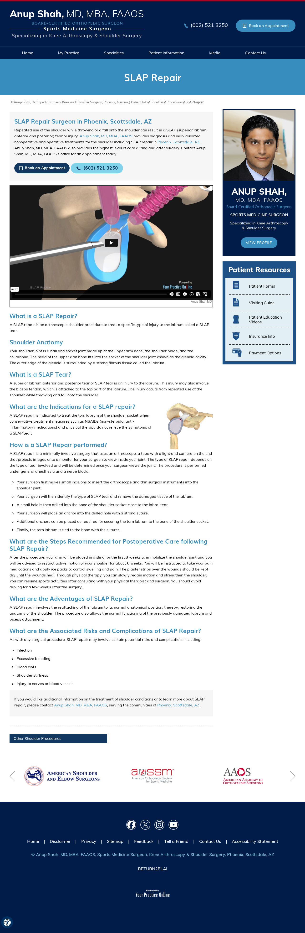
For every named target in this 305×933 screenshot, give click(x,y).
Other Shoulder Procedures (37, 738)
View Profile (259, 242)
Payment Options (265, 352)
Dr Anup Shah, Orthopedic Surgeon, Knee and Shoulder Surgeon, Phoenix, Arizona (69, 102)
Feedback (143, 841)
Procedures (175, 102)
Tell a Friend (176, 841)
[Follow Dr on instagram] (159, 825)
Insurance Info (262, 336)
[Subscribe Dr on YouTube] (173, 825)
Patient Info (139, 102)
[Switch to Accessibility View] (7, 922)
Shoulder (157, 102)
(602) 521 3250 (209, 25)
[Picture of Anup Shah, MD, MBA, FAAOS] (77, 23)
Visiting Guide (261, 302)
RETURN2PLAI (152, 868)
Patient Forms (262, 286)
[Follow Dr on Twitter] (145, 825)
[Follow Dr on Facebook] (131, 825)
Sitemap (115, 841)
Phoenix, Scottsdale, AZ (179, 142)
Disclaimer (60, 841)
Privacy (88, 841)
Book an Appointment (269, 25)
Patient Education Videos (265, 319)
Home (33, 841)
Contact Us (210, 841)
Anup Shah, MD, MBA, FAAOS (106, 136)
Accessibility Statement (255, 841)
